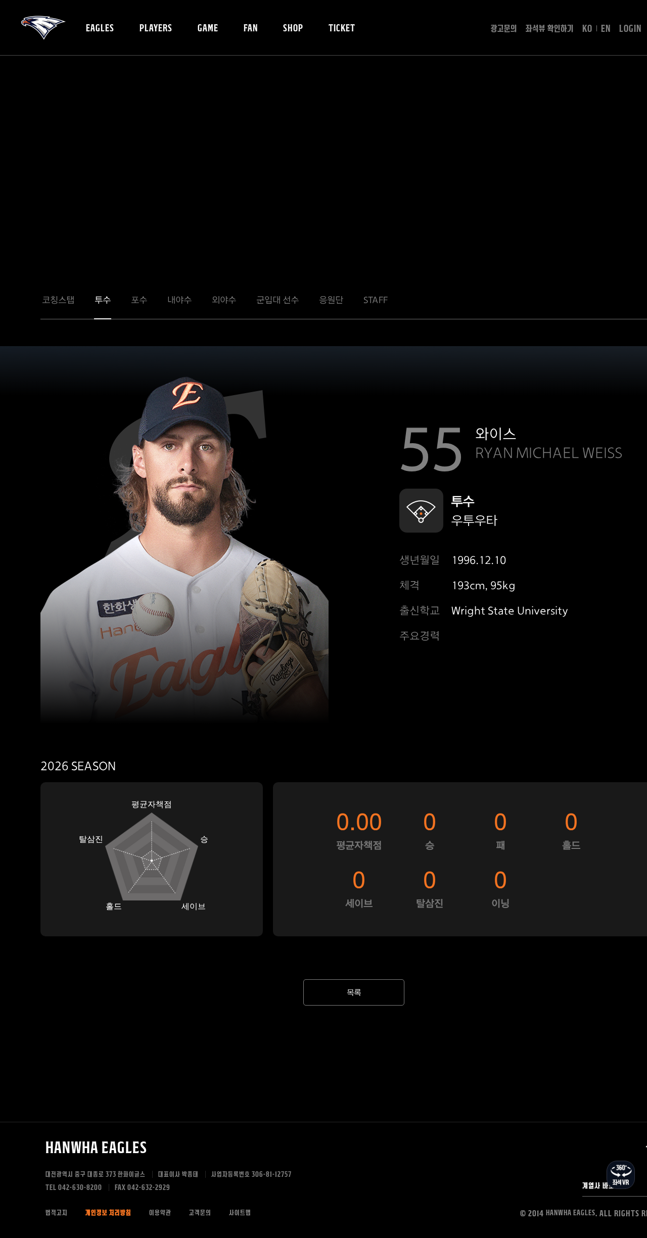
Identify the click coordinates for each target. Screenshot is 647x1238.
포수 (139, 300)
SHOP (293, 28)
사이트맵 (240, 1213)
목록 (354, 992)
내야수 (179, 300)
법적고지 (56, 1213)
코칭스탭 (58, 300)
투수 (103, 300)
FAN (251, 28)
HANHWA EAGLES (43, 28)
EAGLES (100, 28)
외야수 (224, 300)
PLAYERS (156, 28)
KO (587, 28)
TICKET (342, 28)
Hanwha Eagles (96, 1147)
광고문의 (504, 28)
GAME (208, 28)
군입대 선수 (277, 300)
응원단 (331, 300)
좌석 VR (621, 1175)
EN (606, 28)
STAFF (375, 300)
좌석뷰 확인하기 (550, 28)
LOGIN (630, 28)
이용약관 (160, 1213)
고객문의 (200, 1213)
